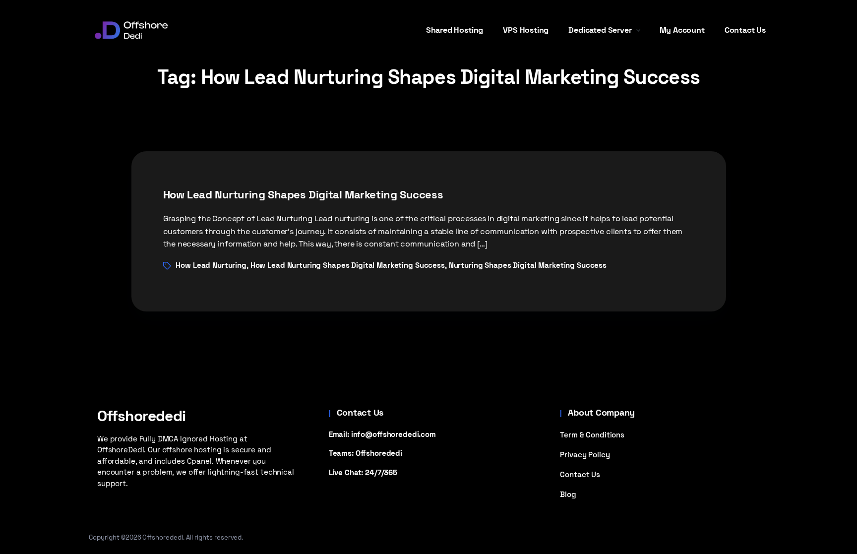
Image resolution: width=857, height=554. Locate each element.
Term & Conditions (592, 434)
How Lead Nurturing (211, 265)
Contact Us (580, 474)
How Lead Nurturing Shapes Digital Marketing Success (303, 194)
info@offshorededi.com (393, 434)
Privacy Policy (585, 454)
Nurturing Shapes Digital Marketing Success (528, 265)
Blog (568, 494)
